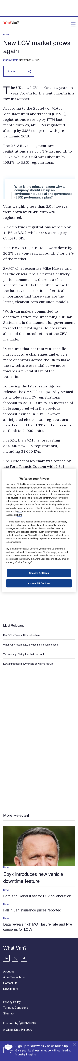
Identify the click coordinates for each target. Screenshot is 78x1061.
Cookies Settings (39, 572)
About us (8, 971)
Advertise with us (14, 977)
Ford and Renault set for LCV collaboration (37, 895)
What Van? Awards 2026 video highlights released (30, 644)
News (6, 34)
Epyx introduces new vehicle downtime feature (28, 663)
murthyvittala (10, 60)
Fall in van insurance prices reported (32, 909)
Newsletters (10, 989)
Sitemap (8, 1013)
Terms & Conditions (15, 1007)
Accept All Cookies (39, 583)
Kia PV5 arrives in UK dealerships (22, 635)
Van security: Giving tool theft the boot (23, 654)
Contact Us (10, 983)
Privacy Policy (12, 1002)
